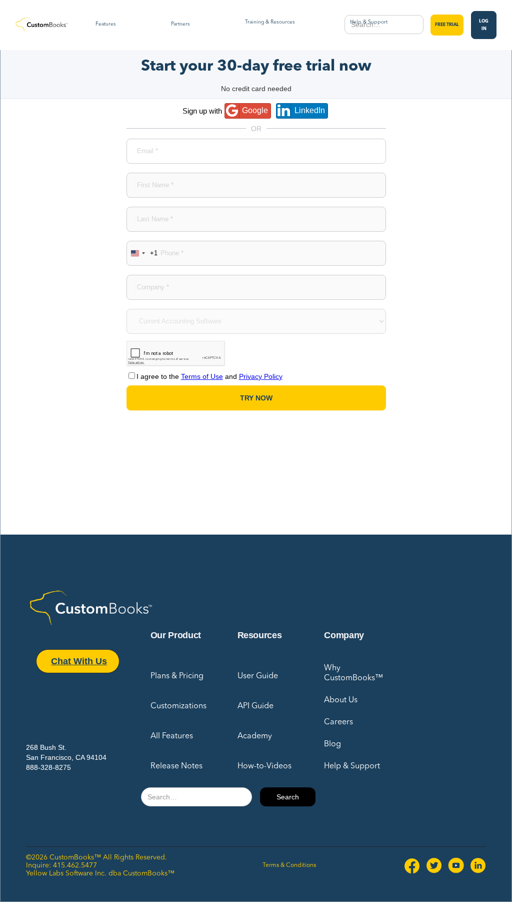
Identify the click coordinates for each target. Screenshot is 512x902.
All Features (171, 736)
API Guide (256, 706)
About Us (341, 700)
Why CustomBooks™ (353, 673)
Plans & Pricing (177, 676)
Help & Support (352, 766)
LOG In (483, 25)
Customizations (178, 706)
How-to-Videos (265, 766)
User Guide (258, 676)
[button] (106, 25)
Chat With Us (79, 661)
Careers (338, 722)
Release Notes (176, 766)
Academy (255, 736)
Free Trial (447, 25)
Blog (332, 744)
